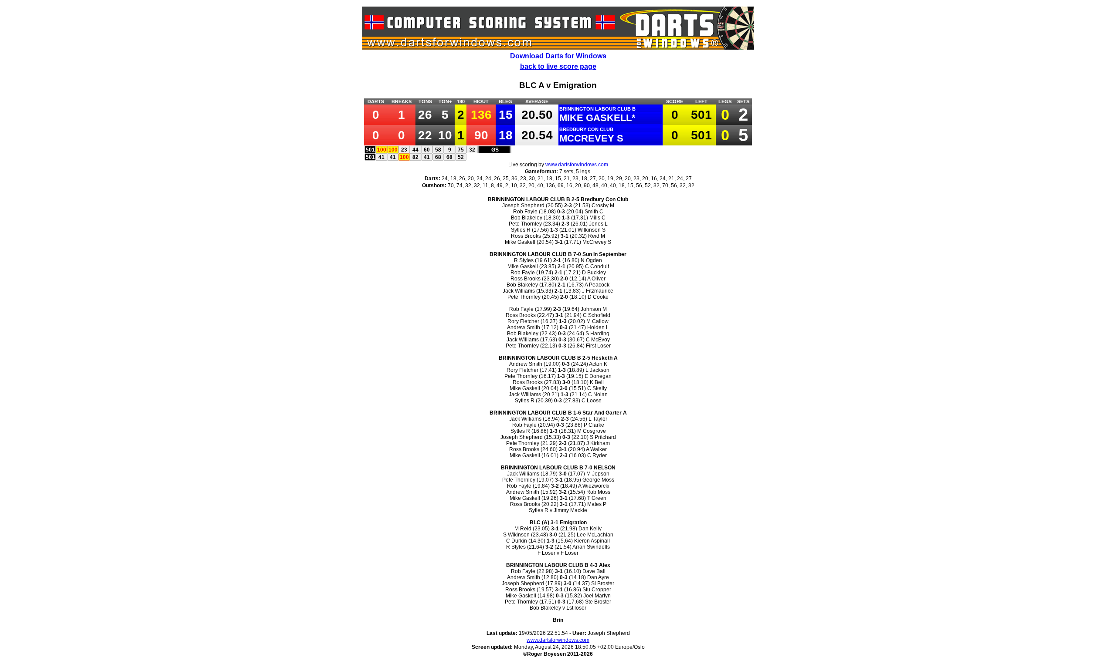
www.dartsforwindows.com (576, 165)
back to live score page (558, 66)
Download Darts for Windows (558, 56)
